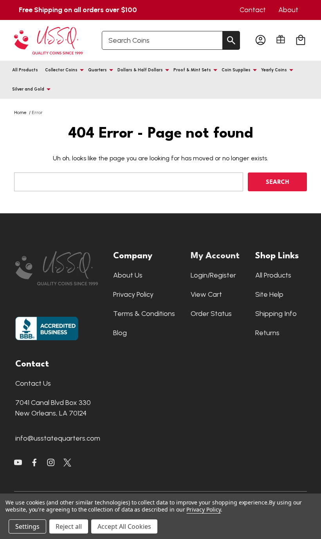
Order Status (211, 313)
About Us (127, 275)
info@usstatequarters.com (57, 438)
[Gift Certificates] (280, 39)
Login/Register (213, 275)
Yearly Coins (274, 70)
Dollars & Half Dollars (140, 70)
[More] (82, 70)
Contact (253, 9)
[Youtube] (18, 463)
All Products (25, 70)
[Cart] (300, 40)
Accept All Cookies (124, 526)
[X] (34, 463)
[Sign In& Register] (260, 40)
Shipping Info (276, 313)
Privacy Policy (133, 294)
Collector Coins (61, 70)
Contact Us (33, 383)
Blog (120, 332)
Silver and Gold (28, 89)
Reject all (69, 526)
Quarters (97, 70)
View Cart (206, 294)
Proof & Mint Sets (192, 70)
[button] (60, 268)
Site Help (269, 294)
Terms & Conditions (144, 313)
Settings (27, 526)
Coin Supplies (236, 70)
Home (20, 112)
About (288, 9)
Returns (267, 332)
